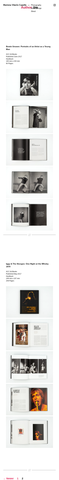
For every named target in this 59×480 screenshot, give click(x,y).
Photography (36, 5)
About (33, 11)
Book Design (36, 8)
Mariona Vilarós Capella (14, 5)
